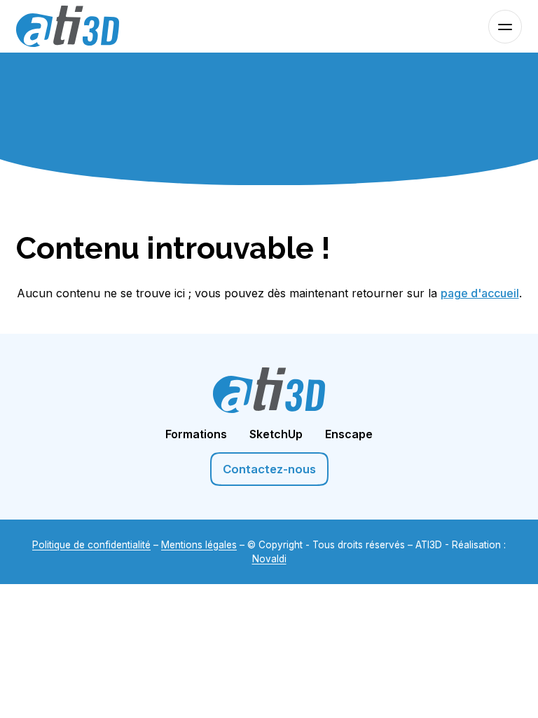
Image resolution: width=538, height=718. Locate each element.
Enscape (349, 434)
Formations (196, 434)
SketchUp (276, 434)
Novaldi (269, 558)
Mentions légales (199, 544)
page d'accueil (480, 293)
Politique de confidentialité (91, 544)
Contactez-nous (269, 469)
